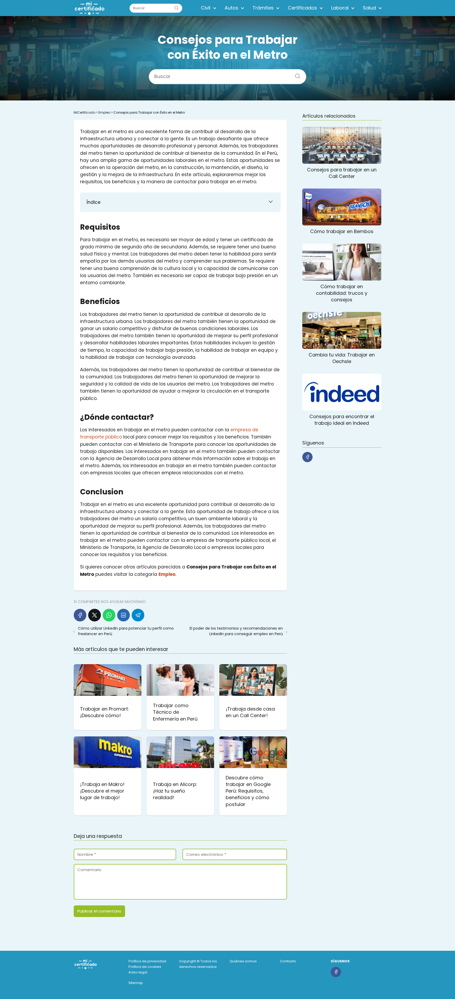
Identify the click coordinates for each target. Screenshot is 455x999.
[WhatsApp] (109, 615)
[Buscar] (176, 8)
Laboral (340, 7)
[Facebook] (80, 615)
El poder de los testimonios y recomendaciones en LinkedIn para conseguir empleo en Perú (236, 631)
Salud (369, 7)
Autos (231, 7)
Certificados (302, 7)
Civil (205, 7)
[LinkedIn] (123, 615)
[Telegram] (138, 615)
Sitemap (135, 982)
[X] (94, 615)
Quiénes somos (243, 961)
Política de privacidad (147, 961)
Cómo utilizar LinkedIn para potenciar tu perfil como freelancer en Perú (126, 631)
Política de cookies (144, 966)
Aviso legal (137, 972)
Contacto (288, 961)
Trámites (263, 7)
